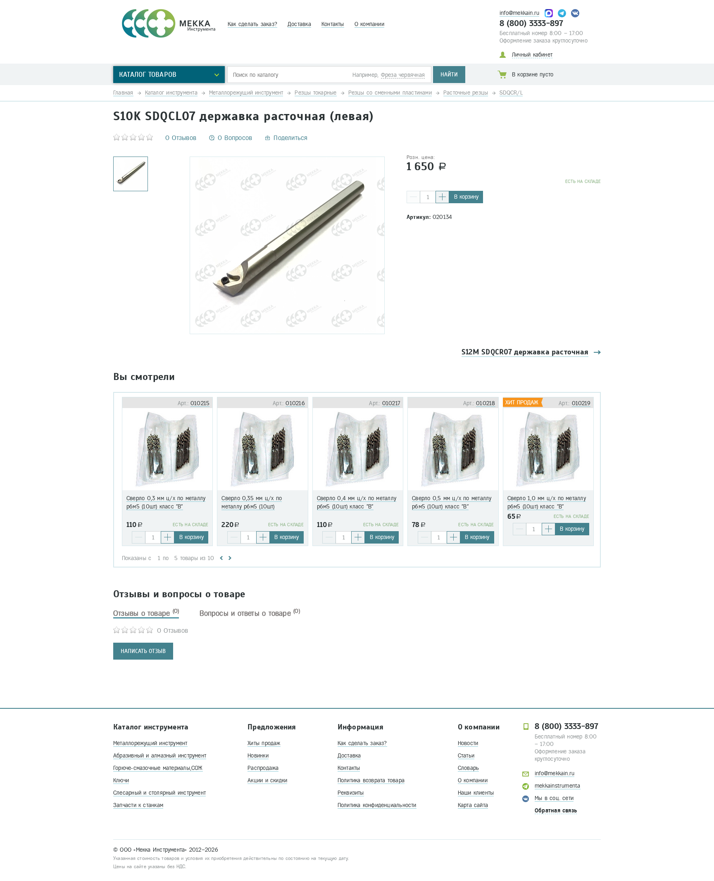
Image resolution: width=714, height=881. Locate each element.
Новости (468, 743)
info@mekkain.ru (519, 13)
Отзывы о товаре (146, 613)
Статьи (466, 756)
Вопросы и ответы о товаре (250, 613)
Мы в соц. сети (554, 798)
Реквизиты (351, 793)
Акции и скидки (267, 780)
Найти (449, 74)
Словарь (468, 768)
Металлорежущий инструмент (150, 743)
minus (413, 197)
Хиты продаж (264, 743)
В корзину (466, 197)
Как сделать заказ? (252, 24)
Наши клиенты (476, 793)
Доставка (299, 24)
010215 (199, 403)
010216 (295, 403)
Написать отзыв (143, 651)
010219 (581, 403)
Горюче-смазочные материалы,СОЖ (158, 768)
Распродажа (263, 768)
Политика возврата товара (371, 780)
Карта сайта (473, 805)
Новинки (258, 756)
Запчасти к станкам (138, 805)
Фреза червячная (403, 75)
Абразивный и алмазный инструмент (159, 756)
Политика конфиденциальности (377, 805)
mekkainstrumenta (558, 786)
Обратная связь (556, 810)
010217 (391, 403)
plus (442, 197)
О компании (369, 24)
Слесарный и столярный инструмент (159, 793)
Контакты (332, 24)
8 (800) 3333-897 (532, 23)
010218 (485, 403)
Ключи (121, 780)
